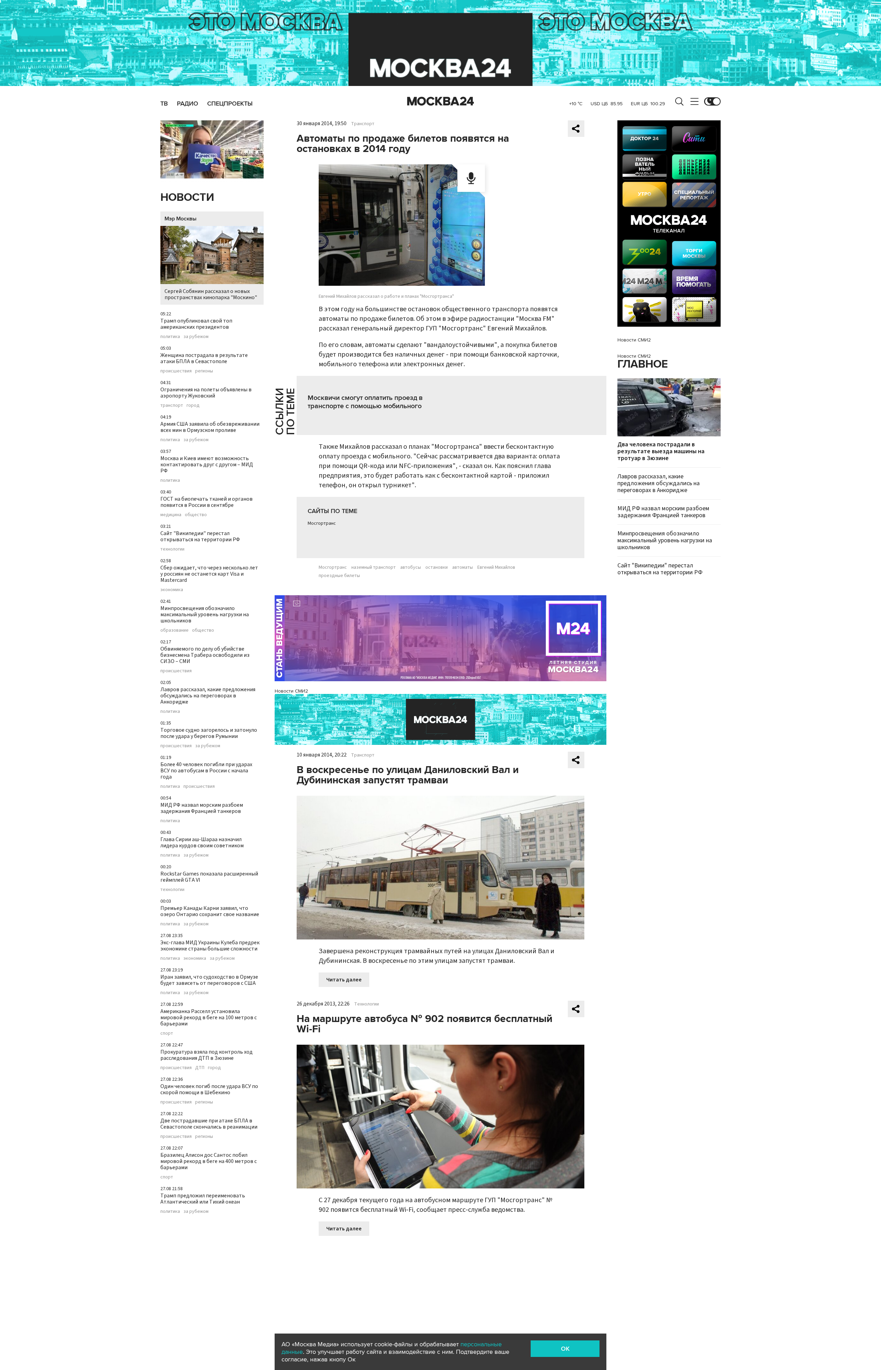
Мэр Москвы (180, 218)
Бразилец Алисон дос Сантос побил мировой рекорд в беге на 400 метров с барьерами (208, 1161)
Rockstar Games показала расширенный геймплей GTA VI (209, 877)
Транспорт (362, 123)
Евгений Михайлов (496, 567)
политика (170, 336)
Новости (187, 197)
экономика (171, 589)
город (193, 405)
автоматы (462, 567)
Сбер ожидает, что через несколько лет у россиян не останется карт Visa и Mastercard (209, 574)
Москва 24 (440, 101)
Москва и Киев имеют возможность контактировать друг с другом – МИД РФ (206, 465)
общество (196, 514)
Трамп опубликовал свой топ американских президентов (196, 324)
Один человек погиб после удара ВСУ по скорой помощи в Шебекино (209, 1089)
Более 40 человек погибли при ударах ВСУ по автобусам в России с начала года (206, 771)
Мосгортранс (322, 523)
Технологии (366, 1004)
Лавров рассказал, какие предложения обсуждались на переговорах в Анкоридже (207, 696)
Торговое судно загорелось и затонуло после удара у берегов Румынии (208, 733)
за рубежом (196, 336)
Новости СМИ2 (291, 691)
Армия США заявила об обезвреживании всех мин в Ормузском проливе (209, 427)
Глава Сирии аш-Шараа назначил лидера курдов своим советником (202, 842)
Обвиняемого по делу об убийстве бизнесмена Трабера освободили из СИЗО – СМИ (205, 655)
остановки (436, 567)
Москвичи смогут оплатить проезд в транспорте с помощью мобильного (365, 402)
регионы (204, 371)
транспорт (171, 405)
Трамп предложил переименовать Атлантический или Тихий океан (202, 1199)
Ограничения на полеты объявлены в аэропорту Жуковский (206, 393)
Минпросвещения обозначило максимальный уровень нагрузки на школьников (204, 614)
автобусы (410, 567)
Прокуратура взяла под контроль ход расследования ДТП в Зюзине (206, 1055)
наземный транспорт (373, 567)
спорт (166, 1033)
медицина (170, 514)
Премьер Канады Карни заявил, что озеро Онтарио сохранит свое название (209, 911)
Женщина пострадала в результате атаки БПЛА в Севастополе (204, 358)
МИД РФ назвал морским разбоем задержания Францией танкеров (201, 808)
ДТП (199, 1067)
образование (174, 630)
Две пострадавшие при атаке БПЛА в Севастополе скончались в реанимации (208, 1124)
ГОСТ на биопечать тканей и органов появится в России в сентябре (206, 502)
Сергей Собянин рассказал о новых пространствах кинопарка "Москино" (210, 294)
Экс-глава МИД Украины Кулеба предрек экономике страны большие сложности (209, 946)
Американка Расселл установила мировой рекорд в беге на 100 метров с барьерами (208, 1018)
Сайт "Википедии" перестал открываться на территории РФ (200, 536)
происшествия (176, 371)
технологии (172, 549)
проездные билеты (339, 575)
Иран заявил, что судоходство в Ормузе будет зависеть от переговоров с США (209, 980)
